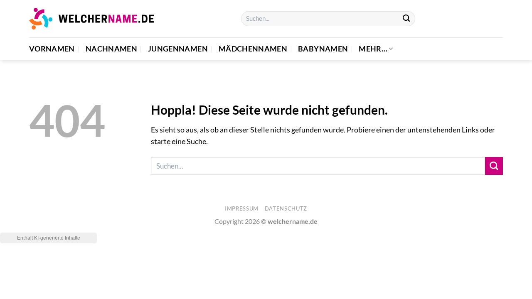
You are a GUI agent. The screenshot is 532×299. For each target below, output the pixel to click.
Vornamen (52, 48)
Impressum (242, 208)
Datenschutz (286, 208)
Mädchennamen (253, 48)
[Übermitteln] (406, 19)
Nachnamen (111, 48)
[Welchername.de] (91, 18)
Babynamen (323, 48)
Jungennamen (178, 48)
